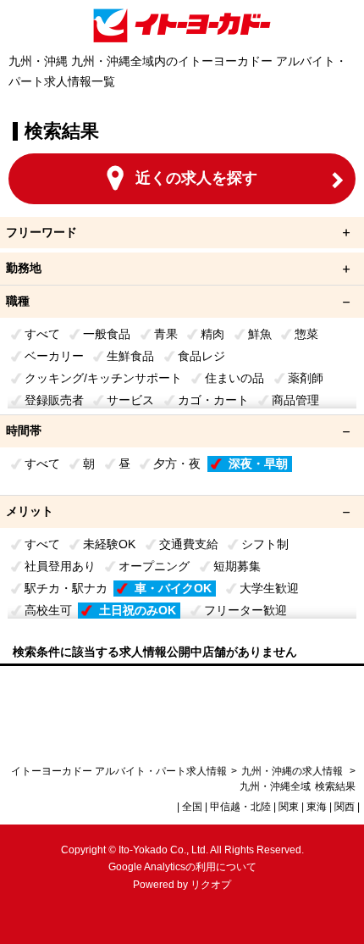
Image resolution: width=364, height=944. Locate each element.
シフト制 (265, 544)
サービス (130, 400)
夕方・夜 (177, 463)
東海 (316, 807)
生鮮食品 (130, 356)
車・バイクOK (173, 588)
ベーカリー (54, 356)
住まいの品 (234, 378)
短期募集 (237, 566)
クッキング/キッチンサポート (103, 378)
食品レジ (201, 356)
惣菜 (306, 334)
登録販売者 (54, 400)
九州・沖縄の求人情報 (293, 771)
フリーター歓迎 (245, 610)
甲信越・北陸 (240, 807)
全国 (192, 807)
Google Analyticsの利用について (182, 867)
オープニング (154, 566)
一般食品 (106, 334)
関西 (344, 807)
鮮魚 (260, 334)
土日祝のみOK (137, 610)
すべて (42, 334)
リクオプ (210, 885)
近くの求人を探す (196, 177)
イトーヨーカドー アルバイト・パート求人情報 (119, 771)
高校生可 (48, 610)
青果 (166, 334)
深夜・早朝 (258, 463)
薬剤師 (305, 378)
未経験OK (109, 544)
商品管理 (295, 400)
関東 (289, 807)
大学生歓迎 (269, 588)
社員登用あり (60, 566)
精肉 (212, 334)
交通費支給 (188, 544)
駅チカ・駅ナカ (66, 588)
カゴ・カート (213, 400)
